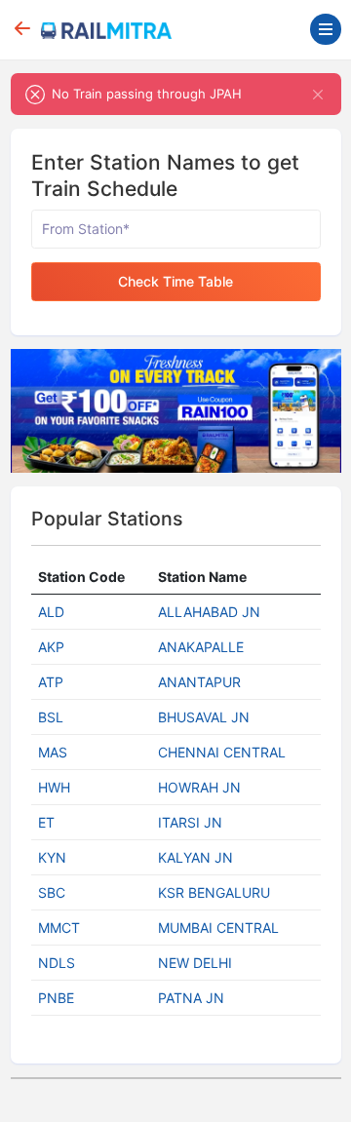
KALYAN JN (195, 857)
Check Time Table (175, 281)
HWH (54, 787)
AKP (51, 646)
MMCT (59, 927)
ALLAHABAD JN (209, 611)
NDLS (56, 962)
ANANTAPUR (199, 682)
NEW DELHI (195, 962)
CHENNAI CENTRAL (222, 752)
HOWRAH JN (199, 787)
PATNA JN (191, 997)
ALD (51, 611)
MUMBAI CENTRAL (218, 927)
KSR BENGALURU (214, 892)
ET (46, 822)
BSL (50, 717)
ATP (50, 682)
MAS (52, 752)
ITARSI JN (190, 822)
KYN (52, 857)
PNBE (56, 997)
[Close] (318, 94)
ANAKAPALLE (201, 646)
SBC (51, 892)
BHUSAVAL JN (204, 717)
